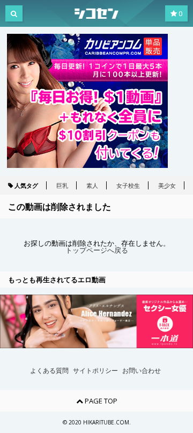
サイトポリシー (95, 371)
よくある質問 (49, 371)
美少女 (167, 185)
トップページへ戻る (96, 250)
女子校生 (128, 185)
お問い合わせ (141, 371)
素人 (92, 185)
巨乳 (62, 185)
